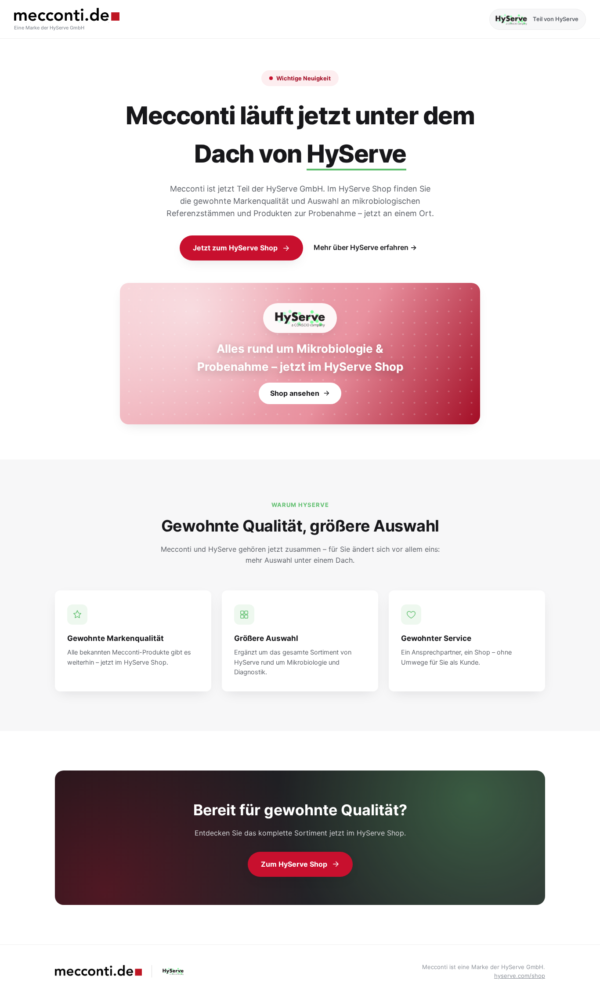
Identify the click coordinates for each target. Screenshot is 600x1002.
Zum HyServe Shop (294, 864)
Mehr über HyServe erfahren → (365, 247)
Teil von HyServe (555, 18)
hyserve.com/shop (519, 975)
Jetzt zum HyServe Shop (235, 247)
